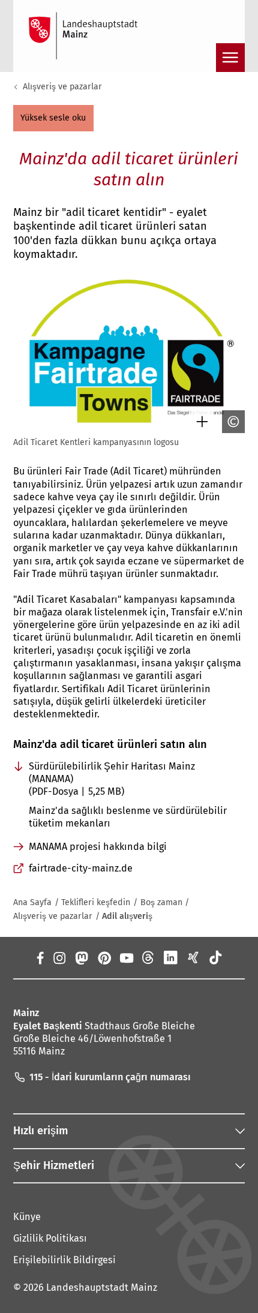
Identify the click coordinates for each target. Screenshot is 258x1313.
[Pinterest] (103, 957)
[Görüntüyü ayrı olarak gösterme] (199, 421)
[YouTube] (126, 957)
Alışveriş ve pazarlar (62, 87)
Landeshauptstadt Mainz (101, 1287)
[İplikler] (148, 957)
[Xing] (193, 957)
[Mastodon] (81, 957)
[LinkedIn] (171, 957)
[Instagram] (59, 957)
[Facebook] (39, 957)
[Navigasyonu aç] (230, 57)
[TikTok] (215, 957)
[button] (53, 118)
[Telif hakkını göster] (230, 421)
